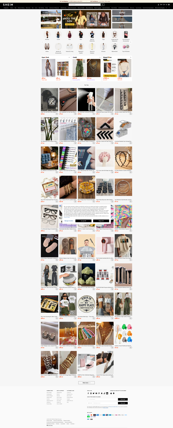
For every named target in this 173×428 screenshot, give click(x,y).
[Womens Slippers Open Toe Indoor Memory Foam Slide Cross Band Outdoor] (68, 245)
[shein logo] (8, 4)
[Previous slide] (63, 19)
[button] (166, 4)
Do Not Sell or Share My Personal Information (55, 422)
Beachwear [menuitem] (28, 7)
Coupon (68, 399)
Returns (58, 394)
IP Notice (57, 423)
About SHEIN (49, 392)
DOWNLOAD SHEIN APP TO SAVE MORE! (118, 390)
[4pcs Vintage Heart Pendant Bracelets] (86, 187)
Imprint (68, 423)
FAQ (67, 402)
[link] (43, 1)
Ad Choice (72, 423)
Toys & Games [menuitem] (138, 7)
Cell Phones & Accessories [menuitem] (123, 7)
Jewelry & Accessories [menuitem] (72, 7)
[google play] (114, 393)
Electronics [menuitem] (132, 7)
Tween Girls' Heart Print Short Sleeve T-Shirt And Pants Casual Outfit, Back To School (49, 287)
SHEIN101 (49, 402)
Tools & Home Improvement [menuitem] (148, 7)
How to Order (59, 397)
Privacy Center (49, 420)
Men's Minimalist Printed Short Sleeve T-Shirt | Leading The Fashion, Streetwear (123, 258)
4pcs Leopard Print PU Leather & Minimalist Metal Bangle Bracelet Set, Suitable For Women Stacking (68, 199)
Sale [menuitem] (15, 7)
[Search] (102, 5)
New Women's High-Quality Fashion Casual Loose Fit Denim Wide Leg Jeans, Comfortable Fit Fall (123, 316)
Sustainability (49, 394)
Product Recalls (70, 397)
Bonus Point (69, 395)
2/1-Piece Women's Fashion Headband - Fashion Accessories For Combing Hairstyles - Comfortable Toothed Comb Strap (123, 170)
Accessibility (63, 423)
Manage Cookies (67, 420)
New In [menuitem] (11, 7)
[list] (98, 393)
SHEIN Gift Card (70, 400)
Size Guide (59, 400)
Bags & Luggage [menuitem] (97, 7)
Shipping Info (59, 392)
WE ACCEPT (89, 412)
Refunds (58, 395)
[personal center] (158, 4)
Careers (48, 399)
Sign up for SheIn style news (93, 396)
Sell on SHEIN (59, 403)
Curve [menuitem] (36, 7)
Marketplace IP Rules (50, 423)
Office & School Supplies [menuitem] (160, 7)
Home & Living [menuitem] (63, 7)
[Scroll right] (169, 7)
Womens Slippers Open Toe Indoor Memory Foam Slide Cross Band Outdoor (68, 258)
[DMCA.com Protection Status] (91, 419)
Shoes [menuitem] (46, 7)
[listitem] (49, 101)
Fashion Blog (49, 403)
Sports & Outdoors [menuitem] (106, 7)
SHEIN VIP (59, 402)
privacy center (105, 407)
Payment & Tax (69, 394)
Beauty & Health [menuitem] (81, 7)
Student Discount (50, 400)
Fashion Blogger (50, 395)
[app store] (111, 393)
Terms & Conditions (68, 422)
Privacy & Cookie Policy (113, 406)
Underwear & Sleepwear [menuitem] (54, 7)
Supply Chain (49, 397)
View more (86, 382)
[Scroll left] (167, 7)
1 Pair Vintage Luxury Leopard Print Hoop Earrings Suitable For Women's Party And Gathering (49, 345)
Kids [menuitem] (33, 7)
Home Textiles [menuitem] (114, 7)
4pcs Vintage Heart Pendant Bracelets (86, 199)
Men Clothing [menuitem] (41, 7)
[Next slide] (109, 19)
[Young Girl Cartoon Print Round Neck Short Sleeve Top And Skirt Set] (68, 304)
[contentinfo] (107, 415)
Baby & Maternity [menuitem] (89, 7)
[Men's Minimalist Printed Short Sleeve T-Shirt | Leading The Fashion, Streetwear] (123, 245)
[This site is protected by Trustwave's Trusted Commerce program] (88, 419)
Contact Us (69, 392)
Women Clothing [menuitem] (21, 7)
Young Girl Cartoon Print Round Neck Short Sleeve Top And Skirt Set (68, 316)
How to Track (59, 399)
